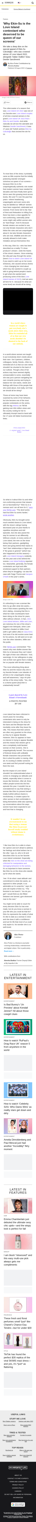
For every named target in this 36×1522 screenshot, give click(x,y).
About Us (18, 1475)
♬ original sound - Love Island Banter (19, 431)
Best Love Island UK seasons (26, 1456)
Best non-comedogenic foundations (9, 1440)
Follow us (29, 102)
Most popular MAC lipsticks (25, 1425)
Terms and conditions (18, 1481)
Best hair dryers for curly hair (26, 1440)
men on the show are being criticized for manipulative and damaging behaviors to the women (17, 863)
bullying (17, 561)
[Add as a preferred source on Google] (18, 1504)
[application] (18, 298)
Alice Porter (14, 63)
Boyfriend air (9, 1450)
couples (24, 113)
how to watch (20, 259)
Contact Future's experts (18, 1478)
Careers (18, 1491)
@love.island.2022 (19, 428)
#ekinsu (16, 406)
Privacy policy (18, 1485)
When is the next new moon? (26, 1451)
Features (5, 19)
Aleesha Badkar (13, 66)
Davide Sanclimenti (18, 126)
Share (8, 102)
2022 (15, 111)
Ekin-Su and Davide (11, 121)
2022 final (18, 119)
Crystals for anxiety (25, 1435)
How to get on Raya (9, 1425)
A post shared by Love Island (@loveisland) (17, 696)
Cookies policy (18, 1488)
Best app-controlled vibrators (9, 1435)
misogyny (15, 556)
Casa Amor (28, 632)
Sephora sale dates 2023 (26, 1421)
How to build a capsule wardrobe (9, 1456)
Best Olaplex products (9, 1421)
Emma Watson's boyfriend (22, 9)
